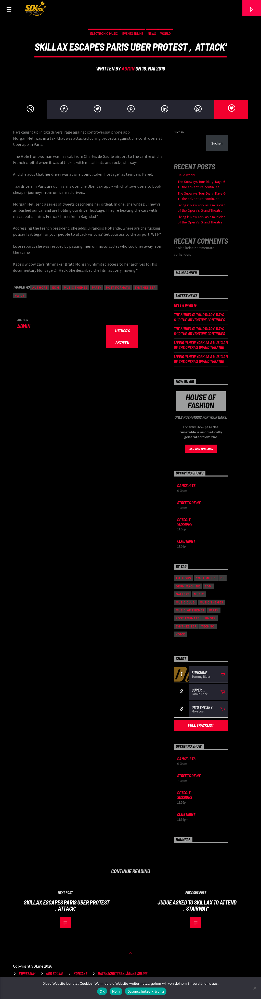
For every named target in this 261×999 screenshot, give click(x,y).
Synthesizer (145, 287)
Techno (208, 626)
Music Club (185, 602)
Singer (210, 618)
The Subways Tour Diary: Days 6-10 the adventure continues (199, 317)
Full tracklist (201, 725)
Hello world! (186, 175)
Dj (222, 578)
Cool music (206, 578)
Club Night (186, 541)
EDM (55, 287)
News (152, 33)
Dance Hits (186, 485)
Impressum (27, 973)
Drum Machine (188, 586)
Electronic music (104, 33)
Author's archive (122, 336)
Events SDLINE (132, 33)
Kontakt (80, 973)
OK (102, 991)
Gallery (182, 594)
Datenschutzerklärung (145, 991)
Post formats (118, 287)
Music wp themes (190, 610)
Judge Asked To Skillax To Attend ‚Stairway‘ (197, 905)
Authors (39, 287)
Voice (19, 296)
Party (96, 287)
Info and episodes (201, 449)
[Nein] (254, 988)
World (165, 33)
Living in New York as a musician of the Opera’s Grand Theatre (201, 345)
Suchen (179, 132)
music (199, 594)
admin (128, 68)
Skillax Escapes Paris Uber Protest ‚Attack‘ (66, 905)
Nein (116, 991)
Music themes (75, 287)
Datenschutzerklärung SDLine (122, 973)
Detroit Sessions (184, 522)
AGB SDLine (54, 973)
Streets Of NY (189, 502)
